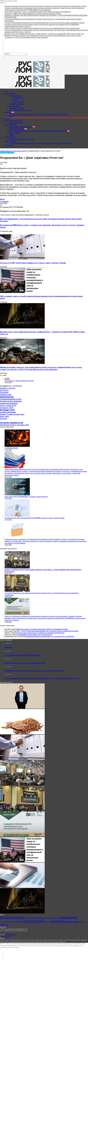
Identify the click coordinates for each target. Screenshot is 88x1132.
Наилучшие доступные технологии (21, 139)
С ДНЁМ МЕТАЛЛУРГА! (11, 448)
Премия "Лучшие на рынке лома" (12, 414)
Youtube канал (19, 102)
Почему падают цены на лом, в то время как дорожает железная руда (40, 633)
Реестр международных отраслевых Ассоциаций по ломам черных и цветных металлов (40, 143)
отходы (47, 922)
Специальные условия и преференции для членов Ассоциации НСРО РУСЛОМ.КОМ (38, 114)
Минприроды (56, 918)
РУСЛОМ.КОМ (30, 921)
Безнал (9, 112)
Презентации (18, 98)
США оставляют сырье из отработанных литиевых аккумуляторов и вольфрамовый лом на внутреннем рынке (42, 28)
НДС (12, 922)
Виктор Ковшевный (11, 917)
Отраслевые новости (16, 108)
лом (41, 921)
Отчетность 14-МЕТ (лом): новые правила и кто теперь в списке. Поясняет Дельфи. (33, 13)
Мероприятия (11, 125)
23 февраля (4, 201)
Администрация (6, 395)
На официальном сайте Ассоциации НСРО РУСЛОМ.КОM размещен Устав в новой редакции (34, 518)
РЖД (21, 922)
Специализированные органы (10, 399)
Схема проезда (6, 936)
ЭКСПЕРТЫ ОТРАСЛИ (18, 129)
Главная (2, 151)
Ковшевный (37, 918)
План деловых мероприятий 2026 (22, 127)
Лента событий (14, 133)
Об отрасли (4, 390)
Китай (31, 918)
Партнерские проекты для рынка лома (14, 425)
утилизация (81, 922)
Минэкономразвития (5, 922)
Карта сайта (4, 416)
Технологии (10, 137)
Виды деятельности (16, 123)
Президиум (4, 392)
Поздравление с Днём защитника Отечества (19, 381)
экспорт (4, 924)
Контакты (9, 145)
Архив (11, 135)
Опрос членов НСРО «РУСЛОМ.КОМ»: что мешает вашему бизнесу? (26, 497)
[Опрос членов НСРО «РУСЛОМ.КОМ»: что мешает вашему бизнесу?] (17, 495)
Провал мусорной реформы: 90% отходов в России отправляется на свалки (52, 631)
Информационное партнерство (20, 110)
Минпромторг (69, 917)
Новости (9, 151)
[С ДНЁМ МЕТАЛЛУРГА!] (17, 446)
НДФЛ (16, 922)
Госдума (26, 918)
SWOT (11, 116)
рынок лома (58, 921)
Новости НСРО (14, 106)
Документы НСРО (6, 408)
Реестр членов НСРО (13, 120)
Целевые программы (8, 412)
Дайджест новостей (16, 104)
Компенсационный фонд (9, 403)
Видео (16, 100)
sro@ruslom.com (10, 934)
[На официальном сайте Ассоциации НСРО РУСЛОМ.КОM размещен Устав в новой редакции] (17, 516)
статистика (71, 921)
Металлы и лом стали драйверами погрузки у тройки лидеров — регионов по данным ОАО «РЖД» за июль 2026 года (44, 34)
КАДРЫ (7, 118)
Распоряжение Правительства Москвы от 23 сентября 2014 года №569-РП (48, 636)
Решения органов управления (11, 401)
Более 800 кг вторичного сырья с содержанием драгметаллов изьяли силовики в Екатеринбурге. (38, 12)
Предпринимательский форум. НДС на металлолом (34, 635)
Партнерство (10, 141)
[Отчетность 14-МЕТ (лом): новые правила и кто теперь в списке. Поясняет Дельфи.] (22, 259)
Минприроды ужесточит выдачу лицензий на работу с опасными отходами (42, 629)
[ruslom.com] (32, 74)
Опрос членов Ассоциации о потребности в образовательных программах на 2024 (39, 131)
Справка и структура (7, 388)
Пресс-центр (10, 94)
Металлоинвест (46, 918)
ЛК (6, 92)
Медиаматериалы (15, 96)
